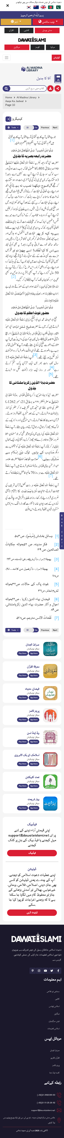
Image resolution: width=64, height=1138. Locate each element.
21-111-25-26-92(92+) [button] (46, 1102)
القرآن (11, 30)
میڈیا (52, 47)
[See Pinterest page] (33, 971)
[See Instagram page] (39, 971)
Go (36, 127)
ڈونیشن (57, 57)
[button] (8, 119)
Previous (45, 127)
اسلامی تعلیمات (53, 1028)
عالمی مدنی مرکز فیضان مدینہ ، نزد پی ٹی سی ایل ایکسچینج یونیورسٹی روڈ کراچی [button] (29, 1120)
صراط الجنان (55, 1050)
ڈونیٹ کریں (32, 913)
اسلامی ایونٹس (54, 1006)
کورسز (38, 47)
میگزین (17, 47)
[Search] (6, 89)
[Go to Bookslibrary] (32, 69)
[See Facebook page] (58, 971)
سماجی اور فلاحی (53, 991)
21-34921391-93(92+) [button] (46, 1094)
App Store (34, 653)
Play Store (22, 653)
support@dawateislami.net (43, 1110)
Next (55, 127)
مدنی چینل (47, 30)
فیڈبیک (32, 853)
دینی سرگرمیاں (54, 1021)
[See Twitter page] (52, 971)
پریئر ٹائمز (56, 1065)
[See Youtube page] (45, 971)
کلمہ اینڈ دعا (54, 1072)
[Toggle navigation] (6, 58)
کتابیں (26, 30)
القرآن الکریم (55, 1058)
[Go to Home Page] (32, 39)
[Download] (50, 88)
